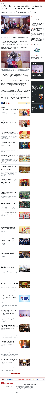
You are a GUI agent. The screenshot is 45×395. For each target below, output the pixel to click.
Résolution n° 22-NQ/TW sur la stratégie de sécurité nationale (37, 57)
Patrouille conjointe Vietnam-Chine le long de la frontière (9, 192)
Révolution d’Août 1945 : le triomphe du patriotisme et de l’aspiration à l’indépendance (36, 29)
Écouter (34, 91)
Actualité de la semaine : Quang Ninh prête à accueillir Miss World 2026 (35, 107)
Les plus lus (34, 16)
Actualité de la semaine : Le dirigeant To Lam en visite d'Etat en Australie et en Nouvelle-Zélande (35, 97)
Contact (35, 384)
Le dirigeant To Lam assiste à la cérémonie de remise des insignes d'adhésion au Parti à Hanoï (8, 253)
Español (36, 0)
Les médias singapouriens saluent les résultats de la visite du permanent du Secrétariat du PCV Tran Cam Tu (9, 312)
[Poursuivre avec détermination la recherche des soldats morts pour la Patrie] (24, 204)
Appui (35, 382)
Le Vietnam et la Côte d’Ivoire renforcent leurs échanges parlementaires (10, 110)
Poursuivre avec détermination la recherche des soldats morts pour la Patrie (9, 203)
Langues (38, 382)
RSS (33, 382)
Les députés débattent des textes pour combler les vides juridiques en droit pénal (37, 19)
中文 (38, 0)
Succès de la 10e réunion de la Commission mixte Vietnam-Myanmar (9, 132)
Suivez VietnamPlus (21, 103)
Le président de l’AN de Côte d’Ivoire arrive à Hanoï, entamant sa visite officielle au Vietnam (36, 24)
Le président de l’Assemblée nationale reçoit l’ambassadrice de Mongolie (9, 121)
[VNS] (4, 379)
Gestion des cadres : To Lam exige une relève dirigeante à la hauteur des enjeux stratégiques (9, 283)
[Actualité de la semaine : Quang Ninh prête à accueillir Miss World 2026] (41, 107)
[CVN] (10, 379)
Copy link (9, 103)
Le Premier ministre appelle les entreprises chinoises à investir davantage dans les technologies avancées (8, 241)
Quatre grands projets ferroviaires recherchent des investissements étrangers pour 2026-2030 (8, 267)
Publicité (32, 384)
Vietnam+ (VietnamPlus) (8, 0)
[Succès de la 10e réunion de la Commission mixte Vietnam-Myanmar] (24, 135)
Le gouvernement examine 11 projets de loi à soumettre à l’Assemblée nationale (9, 156)
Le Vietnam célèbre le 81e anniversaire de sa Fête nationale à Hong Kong (9, 213)
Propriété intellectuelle (21, 382)
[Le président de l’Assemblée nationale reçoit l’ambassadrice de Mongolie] (24, 123)
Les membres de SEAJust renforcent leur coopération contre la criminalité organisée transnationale (9, 361)
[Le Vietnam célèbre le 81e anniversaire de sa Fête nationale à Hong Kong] (24, 215)
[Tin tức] (42, 379)
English (31, 0)
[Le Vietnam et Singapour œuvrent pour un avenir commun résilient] (37, 69)
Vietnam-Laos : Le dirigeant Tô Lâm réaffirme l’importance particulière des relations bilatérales (9, 181)
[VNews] (39, 379)
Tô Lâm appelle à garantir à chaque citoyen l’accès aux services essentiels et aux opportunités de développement (37, 39)
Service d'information (27, 384)
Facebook (2, 103)
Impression (6, 103)
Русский (41, 0)
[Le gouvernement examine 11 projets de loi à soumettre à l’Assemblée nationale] (24, 158)
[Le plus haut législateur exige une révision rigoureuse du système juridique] (24, 229)
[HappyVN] (29, 379)
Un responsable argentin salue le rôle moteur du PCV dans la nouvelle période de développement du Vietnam (9, 327)
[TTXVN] (34, 379)
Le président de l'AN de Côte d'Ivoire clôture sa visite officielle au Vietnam (9, 296)
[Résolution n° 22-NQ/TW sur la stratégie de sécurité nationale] (37, 50)
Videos (34, 63)
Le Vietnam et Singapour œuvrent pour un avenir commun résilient (37, 75)
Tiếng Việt (28, 0)
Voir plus (4, 107)
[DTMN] (16, 379)
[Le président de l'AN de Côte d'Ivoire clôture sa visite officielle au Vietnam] (24, 298)
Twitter (4, 103)
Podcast (35, 83)
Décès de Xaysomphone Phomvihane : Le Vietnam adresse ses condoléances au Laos (37, 34)
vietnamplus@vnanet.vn (21, 389)
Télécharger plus (15, 373)
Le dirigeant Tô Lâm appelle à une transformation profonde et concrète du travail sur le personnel (9, 168)
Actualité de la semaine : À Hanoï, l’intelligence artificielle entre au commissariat (35, 87)
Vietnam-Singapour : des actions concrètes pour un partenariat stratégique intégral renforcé (8, 343)
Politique (3, 3)
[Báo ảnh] (23, 379)
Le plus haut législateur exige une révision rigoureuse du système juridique (8, 228)
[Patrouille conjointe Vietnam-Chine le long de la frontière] (24, 195)
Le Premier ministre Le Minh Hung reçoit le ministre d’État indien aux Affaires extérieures (8, 144)
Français (34, 0)
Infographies (35, 44)
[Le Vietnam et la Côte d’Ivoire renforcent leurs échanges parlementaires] (24, 112)
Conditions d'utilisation (28, 382)
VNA (41, 382)
